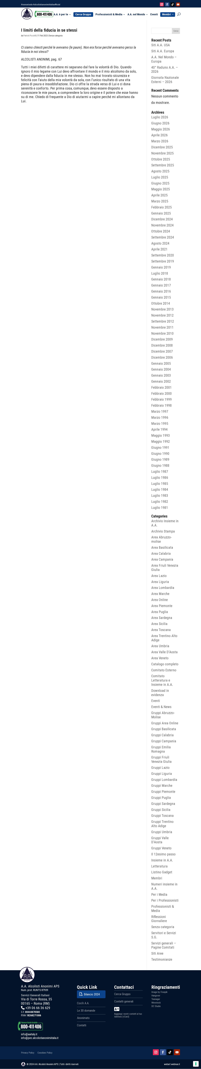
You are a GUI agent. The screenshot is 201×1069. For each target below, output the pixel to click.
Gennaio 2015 (161, 297)
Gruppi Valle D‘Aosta (160, 840)
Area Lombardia (162, 588)
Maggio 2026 (160, 129)
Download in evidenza (160, 693)
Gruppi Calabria (162, 735)
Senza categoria (162, 927)
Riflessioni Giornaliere (159, 919)
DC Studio (156, 1006)
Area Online (159, 600)
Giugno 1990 (160, 454)
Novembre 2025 (162, 153)
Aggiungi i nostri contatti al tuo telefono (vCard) (128, 1015)
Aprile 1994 (159, 429)
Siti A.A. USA (160, 45)
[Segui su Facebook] (163, 1052)
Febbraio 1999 (161, 399)
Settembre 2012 (162, 321)
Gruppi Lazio (160, 768)
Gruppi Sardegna (163, 804)
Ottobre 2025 (160, 159)
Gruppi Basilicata (163, 729)
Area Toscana (161, 630)
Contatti (81, 1025)
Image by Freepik (159, 992)
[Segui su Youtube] (177, 1052)
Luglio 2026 (159, 117)
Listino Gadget (161, 872)
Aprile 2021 (159, 249)
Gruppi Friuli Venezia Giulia (161, 759)
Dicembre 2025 (162, 147)
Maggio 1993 (160, 435)
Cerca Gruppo (83, 14)
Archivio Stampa (163, 531)
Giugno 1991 (160, 448)
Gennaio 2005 (161, 363)
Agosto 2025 (160, 171)
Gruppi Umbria (161, 832)
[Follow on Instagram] (162, 4)
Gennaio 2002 (161, 381)
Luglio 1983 (159, 495)
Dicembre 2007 (162, 351)
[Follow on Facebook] (167, 4)
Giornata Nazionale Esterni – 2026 (165, 80)
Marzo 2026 (159, 141)
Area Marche (160, 594)
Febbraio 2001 (161, 387)
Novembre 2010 (162, 333)
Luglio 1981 (159, 508)
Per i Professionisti (164, 900)
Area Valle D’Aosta (164, 652)
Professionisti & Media (108, 14)
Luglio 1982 (159, 502)
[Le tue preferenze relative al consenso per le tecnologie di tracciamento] (196, 1064)
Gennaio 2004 (161, 369)
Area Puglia (159, 612)
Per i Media (159, 894)
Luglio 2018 (159, 273)
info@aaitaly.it (29, 1034)
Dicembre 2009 (162, 339)
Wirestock (156, 1002)
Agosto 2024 (160, 243)
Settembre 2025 (162, 165)
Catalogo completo (164, 664)
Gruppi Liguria (161, 774)
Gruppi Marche (161, 786)
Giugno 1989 (160, 459)
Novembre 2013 (162, 309)
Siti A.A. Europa (162, 51)
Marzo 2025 (159, 201)
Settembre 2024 (162, 237)
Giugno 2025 (160, 183)
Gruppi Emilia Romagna (161, 749)
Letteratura (159, 866)
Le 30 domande (86, 1010)
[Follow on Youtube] (178, 4)
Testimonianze (161, 959)
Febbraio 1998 (161, 405)
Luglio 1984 (159, 489)
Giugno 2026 (160, 123)
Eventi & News (161, 707)
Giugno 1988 (160, 465)
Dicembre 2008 (162, 345)
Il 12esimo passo (163, 854)
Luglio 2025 (159, 177)
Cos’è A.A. (83, 1003)
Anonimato (83, 1018)
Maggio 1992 (160, 441)
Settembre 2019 (162, 261)
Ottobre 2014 (160, 303)
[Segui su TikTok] (170, 1052)
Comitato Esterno (163, 670)
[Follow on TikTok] (173, 4)
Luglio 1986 (159, 478)
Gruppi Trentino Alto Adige (162, 824)
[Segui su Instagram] (156, 1052)
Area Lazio (159, 576)
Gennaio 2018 (161, 279)
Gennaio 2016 (161, 291)
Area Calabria (161, 554)
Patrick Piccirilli (30, 35)
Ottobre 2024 (160, 231)
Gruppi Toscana (162, 816)
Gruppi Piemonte (163, 792)
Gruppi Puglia (161, 798)
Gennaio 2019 (161, 267)
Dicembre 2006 (162, 357)
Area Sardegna (161, 618)
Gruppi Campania (163, 741)
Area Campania (162, 559)
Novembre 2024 (162, 225)
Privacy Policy (27, 1052)
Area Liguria (160, 582)
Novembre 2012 (162, 315)
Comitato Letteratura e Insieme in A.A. (162, 680)
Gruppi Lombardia (164, 780)
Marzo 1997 (159, 411)
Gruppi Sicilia (160, 810)
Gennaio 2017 (161, 285)
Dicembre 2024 (162, 219)
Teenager (155, 999)
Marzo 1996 (159, 417)
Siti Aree (157, 953)
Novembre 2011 (162, 327)
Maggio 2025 (160, 189)
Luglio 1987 (159, 472)
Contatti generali (123, 1001)
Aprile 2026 (159, 135)
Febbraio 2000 (161, 393)
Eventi (154, 14)
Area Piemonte (161, 606)
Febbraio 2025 (161, 207)
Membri (166, 14)
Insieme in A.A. (162, 860)
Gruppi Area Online (164, 723)
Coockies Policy (45, 1052)
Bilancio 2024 (92, 994)
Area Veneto (159, 658)
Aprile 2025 (159, 195)
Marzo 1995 (159, 424)
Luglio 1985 (159, 484)
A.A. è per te (61, 14)
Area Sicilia (159, 624)
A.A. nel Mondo (136, 14)
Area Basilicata (162, 547)
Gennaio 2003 (161, 375)
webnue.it (175, 1064)
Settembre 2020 (162, 255)
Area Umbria (160, 646)
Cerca (175, 31)
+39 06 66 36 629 (37, 1008)
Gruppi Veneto (161, 848)
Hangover (155, 995)
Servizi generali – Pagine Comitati (163, 945)
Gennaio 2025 (161, 213)
